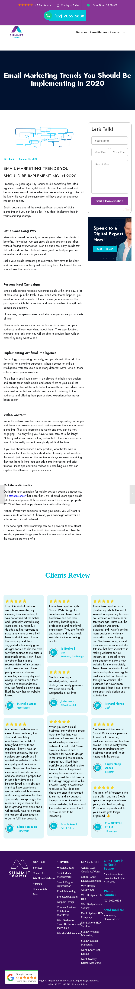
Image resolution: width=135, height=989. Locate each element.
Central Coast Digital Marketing (91, 878)
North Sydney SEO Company (92, 915)
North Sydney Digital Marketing (91, 960)
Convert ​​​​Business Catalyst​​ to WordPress (66, 911)
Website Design (65, 867)
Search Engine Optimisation (65, 884)
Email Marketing (66, 891)
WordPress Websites (44, 878)
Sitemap (37, 883)
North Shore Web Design (91, 951)
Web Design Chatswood (88, 887)
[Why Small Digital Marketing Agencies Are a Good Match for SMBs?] (132, 494)
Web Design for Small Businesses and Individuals (69, 924)
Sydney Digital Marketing (89, 942)
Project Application (67, 896)
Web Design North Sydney (91, 906)
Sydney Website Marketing (90, 933)
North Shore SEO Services (91, 924)
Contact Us (39, 873)
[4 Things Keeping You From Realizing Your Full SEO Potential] (2, 494)
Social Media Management (64, 875)
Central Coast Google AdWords (91, 869)
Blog (35, 894)
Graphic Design (66, 901)
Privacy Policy (79, 984)
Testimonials (40, 889)
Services (37, 867)
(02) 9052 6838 (69, 16)
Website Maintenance (69, 933)
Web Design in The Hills (92, 897)
